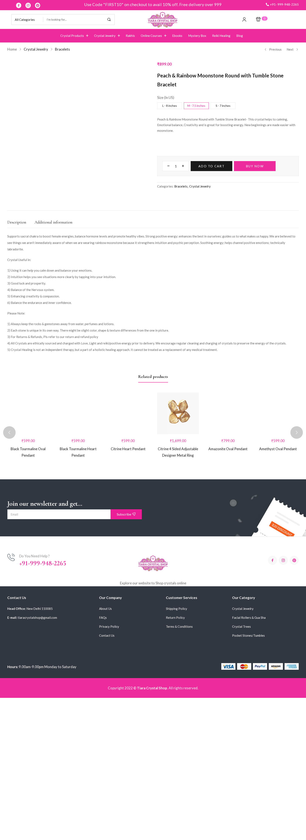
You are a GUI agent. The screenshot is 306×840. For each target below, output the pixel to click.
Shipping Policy (176, 608)
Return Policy (175, 617)
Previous (275, 49)
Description (16, 222)
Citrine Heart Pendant (128, 449)
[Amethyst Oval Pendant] (278, 413)
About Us (105, 608)
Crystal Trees (241, 626)
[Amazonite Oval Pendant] (228, 413)
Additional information (53, 222)
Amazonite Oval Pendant (228, 449)
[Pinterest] (37, 5)
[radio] (169, 105)
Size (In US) (165, 97)
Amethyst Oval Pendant (278, 449)
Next (290, 49)
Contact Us (106, 635)
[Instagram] (28, 5)
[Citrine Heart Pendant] (128, 413)
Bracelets (62, 49)
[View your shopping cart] (258, 19)
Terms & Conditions (179, 626)
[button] (282, 4)
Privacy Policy (109, 626)
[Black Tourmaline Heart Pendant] (78, 413)
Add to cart (211, 166)
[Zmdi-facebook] (18, 5)
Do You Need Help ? (34, 556)
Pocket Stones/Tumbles (248, 635)
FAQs (103, 617)
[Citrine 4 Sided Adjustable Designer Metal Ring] (178, 413)
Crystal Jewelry (36, 49)
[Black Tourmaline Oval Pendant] (28, 413)
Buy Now (255, 166)
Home (12, 49)
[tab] (21, 223)
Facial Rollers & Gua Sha (249, 617)
